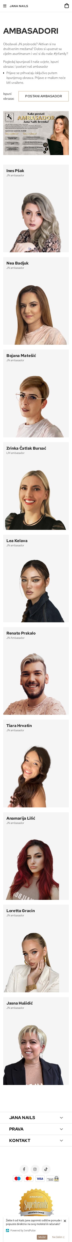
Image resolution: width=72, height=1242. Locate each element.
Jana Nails (19, 6)
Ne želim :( (58, 1237)
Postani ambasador (43, 96)
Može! (42, 1237)
